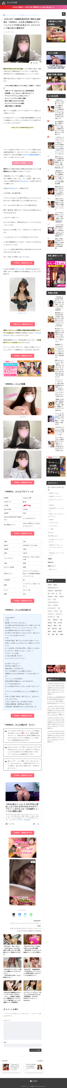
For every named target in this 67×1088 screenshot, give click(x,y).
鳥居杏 (61, 634)
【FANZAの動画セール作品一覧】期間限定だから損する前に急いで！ (33, 7)
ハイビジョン (51, 614)
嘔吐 (55, 622)
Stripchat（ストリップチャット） (56, 554)
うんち (54, 599)
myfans (51, 519)
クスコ (27, 928)
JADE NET (50, 590)
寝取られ (50, 625)
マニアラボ (11, 2)
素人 (49, 634)
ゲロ (59, 608)
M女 (49, 593)
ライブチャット (36, 923)
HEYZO (51, 505)
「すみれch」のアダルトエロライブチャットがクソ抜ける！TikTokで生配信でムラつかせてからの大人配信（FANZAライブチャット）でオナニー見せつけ (56, 688)
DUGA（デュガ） (54, 493)
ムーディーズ (59, 614)
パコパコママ (53, 526)
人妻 (61, 619)
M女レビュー (53, 569)
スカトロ (50, 611)
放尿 (49, 628)
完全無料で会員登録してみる (22, 163)
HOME (34, 1081)
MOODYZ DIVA (58, 590)
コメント (7, 1020)
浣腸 (60, 628)
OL (56, 593)
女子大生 (60, 622)
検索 (64, 14)
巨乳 (25, 931)
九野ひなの (18, 269)
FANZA (55, 584)
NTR (53, 593)
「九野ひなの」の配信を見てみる (22, 324)
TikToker (62, 596)
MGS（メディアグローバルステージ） (56, 515)
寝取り (55, 625)
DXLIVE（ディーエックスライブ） (21, 923)
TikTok (55, 596)
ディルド (56, 611)
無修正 (54, 631)
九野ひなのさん (22, 313)
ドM (61, 611)
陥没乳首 (38, 931)
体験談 (50, 558)
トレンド (50, 532)
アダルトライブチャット (53, 602)
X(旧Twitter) (22, 181)
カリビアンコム (54, 522)
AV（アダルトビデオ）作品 (55, 489)
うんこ (49, 599)
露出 (57, 634)
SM (60, 593)
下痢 (58, 616)
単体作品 (50, 622)
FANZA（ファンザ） (55, 496)
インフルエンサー (52, 608)
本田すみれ (54, 628)
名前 (5, 1042)
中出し (49, 619)
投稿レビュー (52, 566)
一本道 (51, 529)
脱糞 (53, 634)
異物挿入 (31, 931)
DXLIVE (13, 928)
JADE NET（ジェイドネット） (56, 509)
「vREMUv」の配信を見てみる (22, 263)
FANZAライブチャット (53, 587)
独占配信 (60, 631)
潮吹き (49, 631)
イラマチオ (55, 605)
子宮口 (19, 931)
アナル (49, 605)
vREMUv (10, 188)
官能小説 (50, 562)
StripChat (50, 596)
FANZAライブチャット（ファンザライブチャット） (55, 547)
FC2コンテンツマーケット (56, 501)
